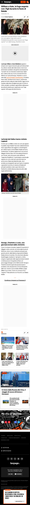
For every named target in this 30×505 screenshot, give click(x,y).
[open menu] (1, 2)
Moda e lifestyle (4, 329)
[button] (27, 17)
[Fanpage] (15, 463)
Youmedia (3, 435)
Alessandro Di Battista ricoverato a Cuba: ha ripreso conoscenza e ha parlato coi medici (14, 495)
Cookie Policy (4, 437)
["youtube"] (9, 422)
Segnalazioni (10, 435)
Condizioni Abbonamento (14, 437)
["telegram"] (18, 422)
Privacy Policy (17, 435)
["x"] (12, 422)
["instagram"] (6, 422)
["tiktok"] (2, 422)
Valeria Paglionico (9, 16)
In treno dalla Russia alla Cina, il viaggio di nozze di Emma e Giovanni (14, 392)
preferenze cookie (5, 440)
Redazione (23, 437)
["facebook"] (15, 422)
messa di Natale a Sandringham (14, 77)
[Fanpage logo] (8, 2)
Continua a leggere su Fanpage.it (15, 280)
